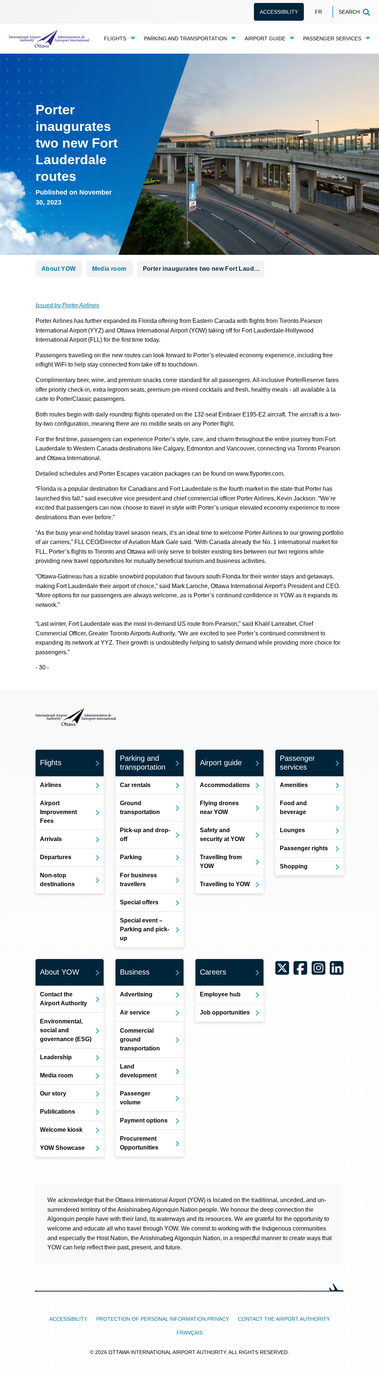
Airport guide (265, 38)
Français (189, 1333)
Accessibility (279, 12)
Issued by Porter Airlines (67, 305)
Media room (109, 269)
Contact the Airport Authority (284, 1319)
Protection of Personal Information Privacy (162, 1319)
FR (318, 12)
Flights (115, 38)
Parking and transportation (185, 38)
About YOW (58, 269)
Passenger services (332, 38)
